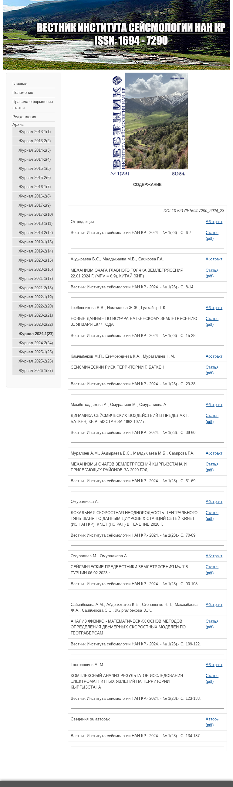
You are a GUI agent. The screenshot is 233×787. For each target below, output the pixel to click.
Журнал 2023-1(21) (36, 315)
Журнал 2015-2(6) (35, 177)
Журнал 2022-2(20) (36, 306)
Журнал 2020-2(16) (36, 269)
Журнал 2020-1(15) (36, 260)
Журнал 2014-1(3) (35, 150)
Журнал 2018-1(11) (35, 223)
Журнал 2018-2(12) (36, 232)
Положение (22, 92)
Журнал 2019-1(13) (36, 242)
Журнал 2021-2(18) (36, 288)
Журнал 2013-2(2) (35, 141)
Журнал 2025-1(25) (36, 352)
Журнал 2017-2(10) (36, 214)
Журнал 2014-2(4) (35, 159)
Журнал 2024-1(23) (36, 334)
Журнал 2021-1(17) (36, 278)
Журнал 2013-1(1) (35, 131)
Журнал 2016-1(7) (35, 186)
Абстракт (214, 221)
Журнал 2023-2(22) (36, 324)
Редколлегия (24, 117)
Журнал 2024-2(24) (36, 343)
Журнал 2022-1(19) (36, 297)
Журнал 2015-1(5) (35, 168)
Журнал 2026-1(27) (36, 370)
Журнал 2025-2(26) (36, 361)
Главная (19, 83)
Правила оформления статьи (32, 104)
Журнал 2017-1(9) (35, 205)
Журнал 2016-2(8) (35, 196)
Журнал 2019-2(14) (36, 251)
